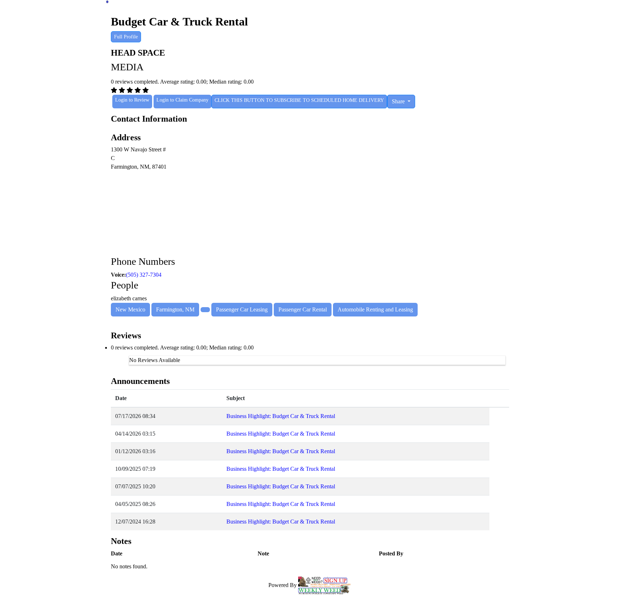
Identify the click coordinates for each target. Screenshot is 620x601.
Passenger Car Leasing (242, 309)
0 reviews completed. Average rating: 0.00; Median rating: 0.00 (182, 347)
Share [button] (399, 101)
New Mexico (130, 309)
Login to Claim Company (182, 100)
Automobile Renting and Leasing (375, 309)
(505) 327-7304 (143, 275)
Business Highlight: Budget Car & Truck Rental (280, 416)
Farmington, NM (175, 309)
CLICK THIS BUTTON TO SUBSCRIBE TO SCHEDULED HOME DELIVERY (299, 100)
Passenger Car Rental (302, 309)
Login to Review (132, 100)
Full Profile (126, 36)
